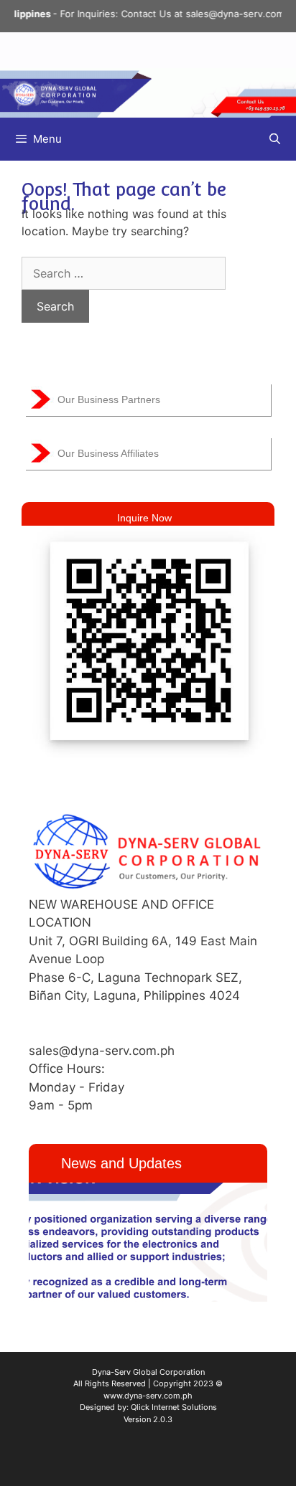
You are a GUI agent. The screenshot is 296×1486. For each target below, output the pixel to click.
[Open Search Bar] (275, 139)
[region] (148, 1242)
